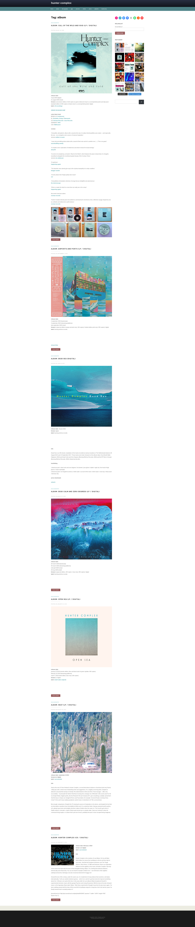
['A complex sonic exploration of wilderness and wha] (119, 57)
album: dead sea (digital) (63, 359)
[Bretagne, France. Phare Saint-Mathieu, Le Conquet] (139, 87)
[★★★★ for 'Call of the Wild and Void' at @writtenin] (129, 47)
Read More (56, 239)
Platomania (67, 118)
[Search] (141, 102)
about (57, 9)
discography (65, 9)
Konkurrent (61, 116)
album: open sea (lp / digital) (65, 599)
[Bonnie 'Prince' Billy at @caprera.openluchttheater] (119, 67)
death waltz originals (60, 679)
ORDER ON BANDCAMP (58, 110)
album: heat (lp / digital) (63, 705)
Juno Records (68, 120)
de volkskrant (59, 158)
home (52, 9)
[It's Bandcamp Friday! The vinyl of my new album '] (129, 67)
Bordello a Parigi (58, 118)
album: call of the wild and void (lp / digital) (74, 25)
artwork (53, 482)
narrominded (58, 779)
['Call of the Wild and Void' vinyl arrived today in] (119, 47)
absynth (53, 149)
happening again (56, 164)
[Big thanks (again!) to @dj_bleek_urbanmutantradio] (129, 57)
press (90, 9)
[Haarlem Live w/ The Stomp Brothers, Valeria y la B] (139, 47)
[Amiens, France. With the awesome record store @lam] (129, 87)
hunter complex (61, 2)
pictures (78, 9)
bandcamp (104, 9)
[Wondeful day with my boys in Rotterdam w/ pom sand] (119, 77)
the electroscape (56, 183)
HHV (59, 122)
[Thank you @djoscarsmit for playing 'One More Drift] (139, 67)
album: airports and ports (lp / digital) (71, 249)
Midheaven (57, 124)
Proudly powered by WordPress (97, 918)
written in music (60, 137)
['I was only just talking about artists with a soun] (119, 87)
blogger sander (55, 170)
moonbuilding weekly (57, 143)
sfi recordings (58, 106)
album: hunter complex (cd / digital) (69, 838)
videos (84, 9)
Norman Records (58, 120)
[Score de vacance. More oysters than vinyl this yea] (139, 77)
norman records (55, 195)
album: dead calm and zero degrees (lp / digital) (75, 491)
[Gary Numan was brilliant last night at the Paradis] (129, 77)
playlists (97, 9)
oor (52, 176)
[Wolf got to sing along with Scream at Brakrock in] (139, 57)
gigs (72, 9)
